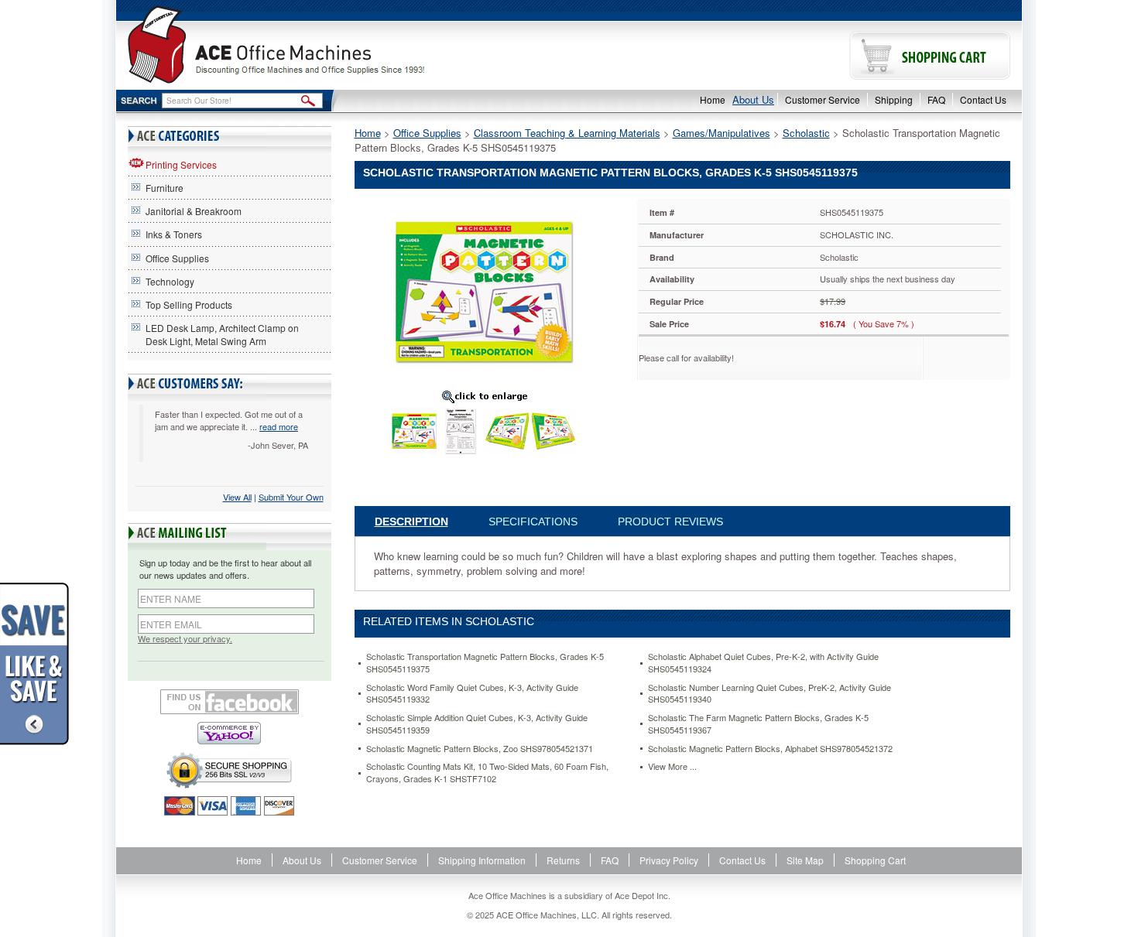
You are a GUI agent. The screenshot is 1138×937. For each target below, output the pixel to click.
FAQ (936, 99)
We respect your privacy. (185, 639)
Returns (563, 860)
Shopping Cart (875, 860)
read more (278, 426)
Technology (170, 281)
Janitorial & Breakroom (194, 210)
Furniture (164, 187)
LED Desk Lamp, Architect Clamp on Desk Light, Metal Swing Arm (222, 334)
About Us (753, 99)
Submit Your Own (291, 497)
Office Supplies (177, 258)
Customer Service (822, 99)
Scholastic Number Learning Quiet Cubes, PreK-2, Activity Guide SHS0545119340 (769, 694)
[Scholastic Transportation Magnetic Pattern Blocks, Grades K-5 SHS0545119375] (484, 290)
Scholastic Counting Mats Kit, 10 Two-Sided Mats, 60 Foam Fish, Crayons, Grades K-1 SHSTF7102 (487, 773)
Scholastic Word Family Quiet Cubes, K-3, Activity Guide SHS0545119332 (472, 694)
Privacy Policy (668, 860)
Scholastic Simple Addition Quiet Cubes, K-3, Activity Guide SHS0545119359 (477, 724)
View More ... (672, 766)
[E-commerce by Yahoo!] (229, 733)
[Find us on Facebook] (229, 701)
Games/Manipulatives (721, 132)
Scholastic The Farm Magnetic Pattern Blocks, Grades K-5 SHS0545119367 (758, 724)
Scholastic (806, 132)
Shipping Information (482, 860)
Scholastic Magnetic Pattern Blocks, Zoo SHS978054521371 (479, 748)
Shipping (894, 99)
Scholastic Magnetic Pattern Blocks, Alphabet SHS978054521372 (770, 748)
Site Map (805, 860)
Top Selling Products (189, 304)
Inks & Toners (174, 234)
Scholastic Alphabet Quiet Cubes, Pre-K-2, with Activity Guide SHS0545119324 (763, 663)
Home (712, 99)
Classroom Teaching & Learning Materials (567, 132)
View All (237, 497)
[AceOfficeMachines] (342, 44)
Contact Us (983, 99)
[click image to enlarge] (485, 396)
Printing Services (181, 164)
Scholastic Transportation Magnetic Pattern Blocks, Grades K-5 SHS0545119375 (485, 663)
